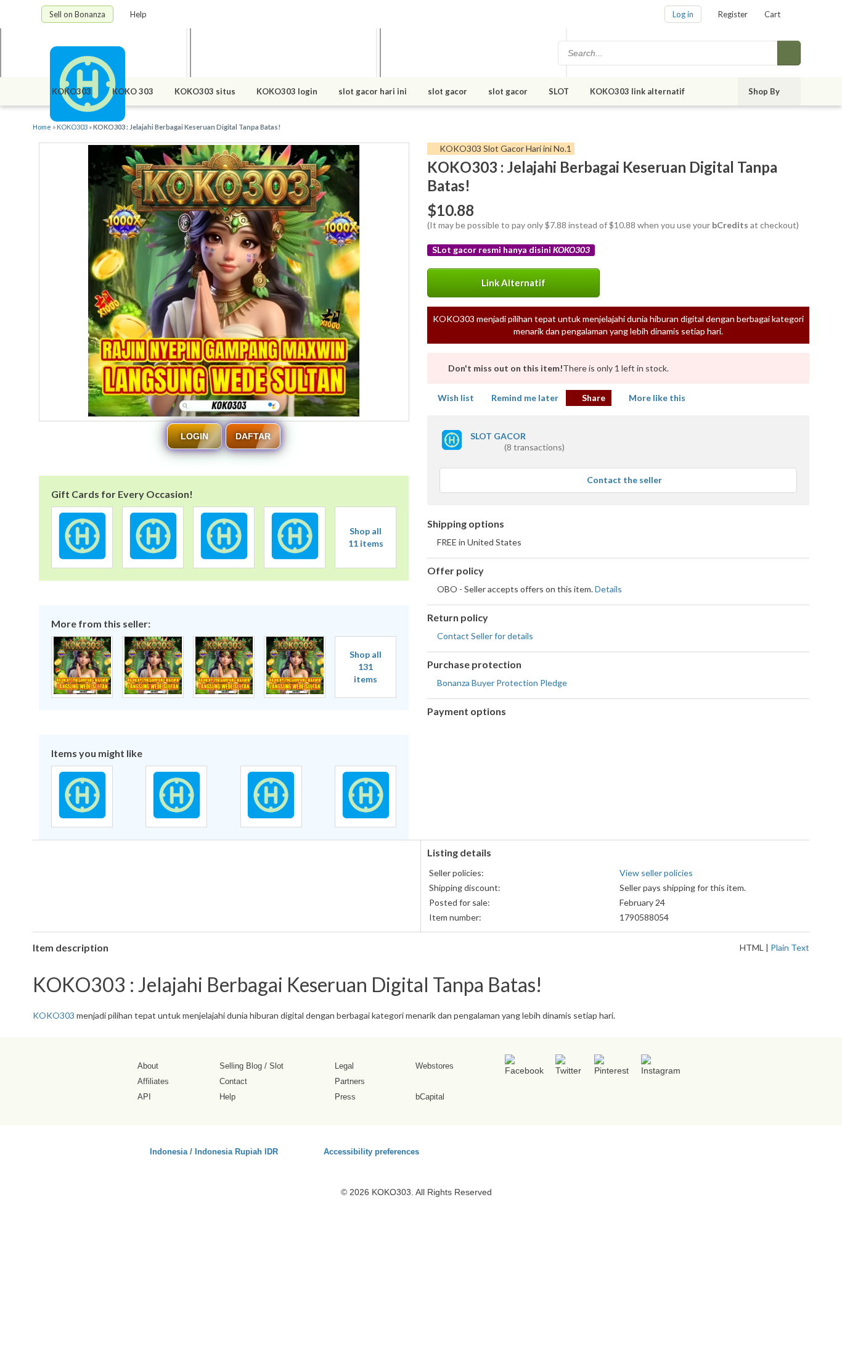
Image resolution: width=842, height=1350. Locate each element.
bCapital (429, 1096)
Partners (350, 1081)
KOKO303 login (286, 91)
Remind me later (524, 397)
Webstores (434, 1065)
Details (608, 589)
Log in (682, 14)
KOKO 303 (132, 91)
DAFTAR (253, 436)
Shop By (765, 91)
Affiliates (153, 1081)
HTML (752, 947)
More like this (657, 397)
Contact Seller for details (485, 636)
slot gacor (447, 91)
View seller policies (656, 873)
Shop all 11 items (365, 537)
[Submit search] (789, 53)
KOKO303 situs (204, 91)
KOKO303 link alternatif (638, 91)
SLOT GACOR (498, 436)
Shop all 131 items (365, 666)
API (144, 1096)
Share (593, 397)
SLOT (559, 91)
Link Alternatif (513, 282)
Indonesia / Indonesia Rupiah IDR (214, 1151)
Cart (772, 14)
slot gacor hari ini (372, 91)
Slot (276, 1065)
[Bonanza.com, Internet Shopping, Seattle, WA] (624, 1149)
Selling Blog (240, 1065)
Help (139, 14)
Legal (344, 1065)
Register (733, 14)
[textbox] (669, 53)
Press (345, 1096)
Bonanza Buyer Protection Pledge (502, 682)
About (147, 1065)
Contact (233, 1081)
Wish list (456, 397)
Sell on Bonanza (77, 14)
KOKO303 (71, 91)
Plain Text (789, 947)
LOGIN (194, 436)
